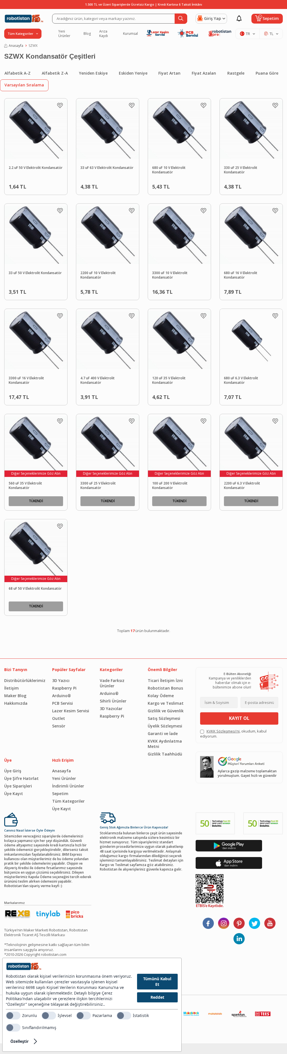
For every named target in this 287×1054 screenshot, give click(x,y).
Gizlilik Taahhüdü (165, 754)
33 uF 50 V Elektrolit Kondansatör (35, 273)
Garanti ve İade (163, 733)
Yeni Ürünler (64, 33)
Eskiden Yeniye (133, 73)
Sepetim (60, 793)
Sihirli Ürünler (113, 701)
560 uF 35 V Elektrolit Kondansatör (25, 485)
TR (248, 33)
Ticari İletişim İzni (165, 680)
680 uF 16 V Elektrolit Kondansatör (240, 275)
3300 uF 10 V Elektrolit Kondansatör (170, 275)
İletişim (11, 688)
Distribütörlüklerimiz (24, 680)
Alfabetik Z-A (55, 73)
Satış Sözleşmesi (164, 718)
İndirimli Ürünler (68, 786)
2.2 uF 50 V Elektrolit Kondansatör (36, 168)
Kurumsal (130, 33)
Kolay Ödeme (161, 695)
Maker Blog (15, 695)
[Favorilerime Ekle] (60, 105)
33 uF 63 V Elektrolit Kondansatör (106, 168)
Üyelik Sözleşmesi (165, 726)
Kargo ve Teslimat (166, 703)
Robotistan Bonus (165, 688)
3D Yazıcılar (111, 708)
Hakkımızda (15, 703)
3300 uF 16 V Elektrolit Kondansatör (26, 380)
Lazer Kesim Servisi (70, 710)
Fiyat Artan (169, 73)
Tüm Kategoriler (68, 801)
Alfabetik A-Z (17, 73)
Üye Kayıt (13, 793)
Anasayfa (16, 45)
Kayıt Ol (239, 718)
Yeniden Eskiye (93, 73)
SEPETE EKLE (46, 185)
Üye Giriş (12, 770)
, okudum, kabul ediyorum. (233, 733)
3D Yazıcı (61, 680)
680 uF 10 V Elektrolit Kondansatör (169, 170)
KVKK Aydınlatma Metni (165, 743)
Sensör (58, 726)
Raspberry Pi (64, 688)
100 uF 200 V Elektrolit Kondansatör (170, 485)
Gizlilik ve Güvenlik (166, 710)
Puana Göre (267, 73)
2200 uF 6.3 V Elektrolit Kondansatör (242, 485)
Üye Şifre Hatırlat (21, 778)
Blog (87, 33)
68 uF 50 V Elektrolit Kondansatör (35, 588)
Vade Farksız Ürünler (112, 683)
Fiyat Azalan (204, 73)
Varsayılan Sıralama (24, 85)
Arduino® (61, 695)
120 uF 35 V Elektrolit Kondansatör (169, 380)
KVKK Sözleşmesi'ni (223, 731)
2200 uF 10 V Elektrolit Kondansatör (98, 275)
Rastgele (235, 73)
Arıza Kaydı (103, 33)
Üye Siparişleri (18, 786)
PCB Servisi (62, 703)
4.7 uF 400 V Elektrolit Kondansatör (97, 380)
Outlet (58, 718)
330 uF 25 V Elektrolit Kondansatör (240, 170)
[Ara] (181, 18)
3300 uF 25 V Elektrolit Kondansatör (98, 485)
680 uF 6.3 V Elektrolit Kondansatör (241, 380)
